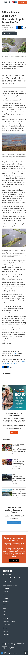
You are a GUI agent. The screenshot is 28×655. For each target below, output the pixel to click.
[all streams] (26, 653)
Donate (23, 2)
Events (4, 604)
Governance (6, 628)
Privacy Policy (6, 634)
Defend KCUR (14, 560)
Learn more (14, 432)
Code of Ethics (6, 624)
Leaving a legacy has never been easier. (14, 414)
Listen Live (5, 591)
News (13, 474)
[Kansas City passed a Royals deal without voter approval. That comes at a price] (7, 447)
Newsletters (6, 601)
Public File (5, 631)
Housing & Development (18, 489)
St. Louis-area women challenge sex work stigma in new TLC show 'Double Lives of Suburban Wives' (19, 465)
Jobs (4, 614)
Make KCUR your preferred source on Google (14, 509)
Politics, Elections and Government (18, 445)
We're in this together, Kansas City (14, 539)
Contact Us (5, 611)
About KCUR (6, 588)
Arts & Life (15, 459)
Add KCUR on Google (14, 522)
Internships (6, 618)
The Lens (15, 353)
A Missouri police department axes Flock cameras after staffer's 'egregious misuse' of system (18, 480)
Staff (4, 608)
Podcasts (5, 598)
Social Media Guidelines (9, 621)
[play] (2, 653)
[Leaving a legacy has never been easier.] (14, 397)
